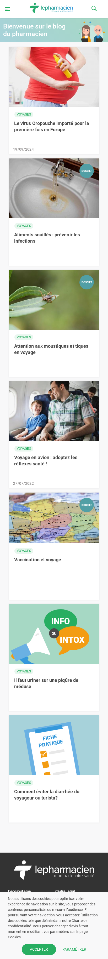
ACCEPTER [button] (39, 949)
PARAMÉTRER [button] (74, 949)
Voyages (24, 114)
